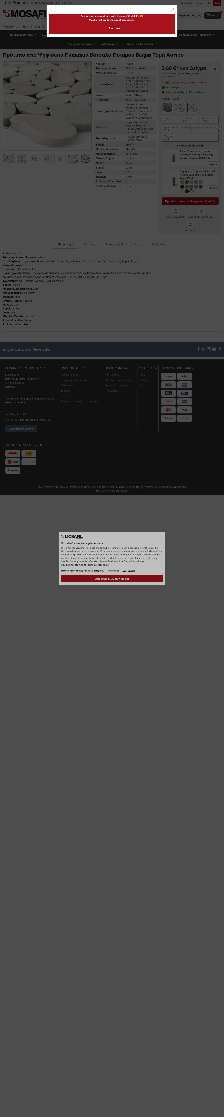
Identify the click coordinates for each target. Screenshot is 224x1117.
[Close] (173, 9)
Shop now (114, 28)
